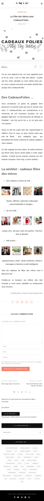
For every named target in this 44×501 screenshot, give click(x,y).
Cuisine (20, 454)
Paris (9, 469)
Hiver (9, 460)
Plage (25, 469)
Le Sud (27, 463)
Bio (16, 451)
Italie (20, 463)
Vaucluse (13, 478)
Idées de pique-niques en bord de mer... (11, 384)
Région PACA (18, 475)
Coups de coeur (9, 454)
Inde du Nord (32, 460)
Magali (5, 67)
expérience (28, 457)
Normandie (30, 466)
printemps (33, 469)
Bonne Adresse (25, 451)
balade (35, 448)
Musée (16, 466)
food (36, 457)
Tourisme (38, 475)
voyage (37, 478)
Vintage (21, 478)
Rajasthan (32, 472)
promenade (12, 472)
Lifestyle (22, 12)
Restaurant (7, 475)
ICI (11, 274)
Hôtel (17, 460)
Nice (22, 466)
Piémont (16, 469)
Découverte (10, 457)
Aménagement (25, 448)
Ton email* (5, 401)
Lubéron (35, 463)
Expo (19, 457)
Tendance (28, 475)
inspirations (10, 463)
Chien (35, 451)
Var (5, 478)
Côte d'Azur (30, 454)
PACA (38, 466)
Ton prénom (5, 407)
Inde (23, 460)
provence (22, 472)
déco (38, 454)
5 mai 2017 (22, 24)
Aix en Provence (11, 448)
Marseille (7, 466)
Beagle (9, 451)
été (22, 481)
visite (30, 478)
